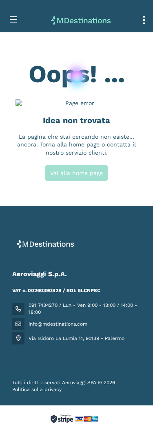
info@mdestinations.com (58, 324)
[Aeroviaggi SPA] (43, 244)
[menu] (144, 20)
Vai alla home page (76, 173)
